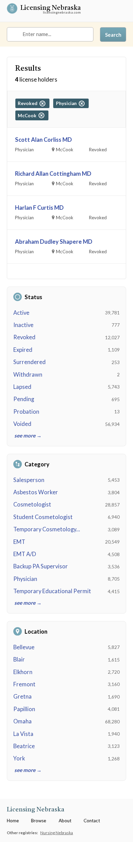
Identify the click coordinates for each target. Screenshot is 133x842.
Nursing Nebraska (56, 832)
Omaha (22, 721)
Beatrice (24, 746)
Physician (25, 578)
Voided (22, 423)
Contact (92, 820)
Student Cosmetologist (43, 517)
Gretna (22, 696)
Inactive (23, 325)
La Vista (23, 734)
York (19, 758)
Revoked (24, 337)
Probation (26, 411)
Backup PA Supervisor (40, 566)
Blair (19, 659)
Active (21, 312)
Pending (23, 399)
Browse (38, 820)
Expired (22, 349)
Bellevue (23, 647)
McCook (28, 115)
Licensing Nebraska (50, 9)
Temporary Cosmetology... (46, 529)
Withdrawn (27, 374)
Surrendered (29, 362)
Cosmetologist (32, 504)
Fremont (24, 684)
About (65, 820)
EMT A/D (24, 554)
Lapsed (22, 386)
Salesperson (28, 480)
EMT (19, 541)
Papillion (24, 709)
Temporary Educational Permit (52, 591)
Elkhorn (22, 672)
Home (13, 820)
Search (113, 35)
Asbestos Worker (35, 492)
